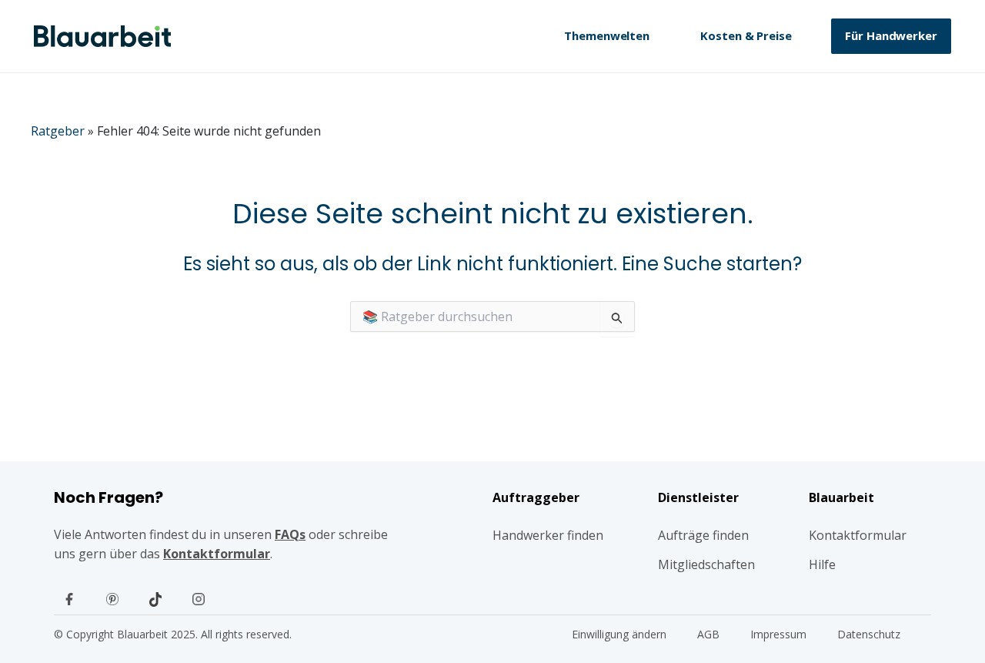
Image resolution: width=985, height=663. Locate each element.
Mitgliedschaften (706, 564)
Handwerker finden (547, 535)
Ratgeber (58, 130)
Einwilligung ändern (619, 634)
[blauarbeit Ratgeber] (102, 36)
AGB (708, 634)
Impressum (778, 634)
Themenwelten (606, 35)
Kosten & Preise (746, 35)
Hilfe (822, 564)
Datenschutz (868, 634)
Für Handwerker (891, 35)
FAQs (290, 534)
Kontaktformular (216, 553)
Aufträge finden (703, 535)
